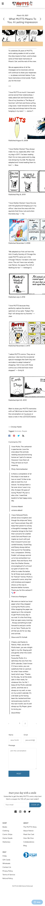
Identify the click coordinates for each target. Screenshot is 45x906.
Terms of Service (9, 875)
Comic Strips (7, 834)
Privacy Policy (8, 871)
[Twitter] (18, 435)
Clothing (6, 831)
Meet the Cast (28, 834)
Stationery (6, 842)
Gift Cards (6, 860)
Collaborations (28, 842)
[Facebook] (9, 435)
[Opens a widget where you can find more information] (37, 902)
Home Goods (7, 838)
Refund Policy (8, 878)
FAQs (5, 856)
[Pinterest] (14, 435)
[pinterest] (24, 811)
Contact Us (7, 867)
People (24, 431)
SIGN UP (35, 805)
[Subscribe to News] (23, 435)
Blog (25, 846)
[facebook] (15, 811)
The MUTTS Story (30, 827)
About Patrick (28, 831)
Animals (18, 431)
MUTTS (14, 886)
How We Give (28, 838)
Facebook (27, 414)
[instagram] (20, 811)
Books (5, 827)
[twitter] (29, 811)
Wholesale (6, 863)
